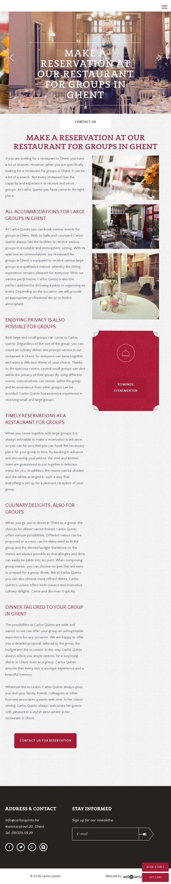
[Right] (159, 57)
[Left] (11, 57)
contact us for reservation (45, 740)
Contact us (85, 122)
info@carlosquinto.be (22, 820)
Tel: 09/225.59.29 (19, 833)
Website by (114, 876)
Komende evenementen (126, 388)
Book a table (155, 867)
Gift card (155, 877)
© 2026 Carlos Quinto (45, 876)
